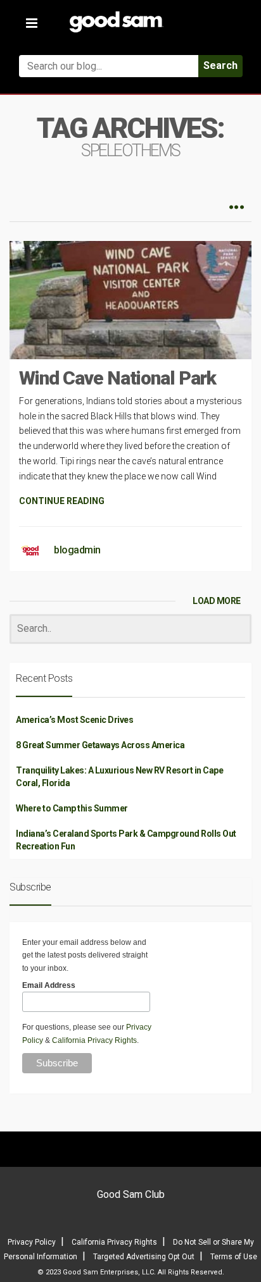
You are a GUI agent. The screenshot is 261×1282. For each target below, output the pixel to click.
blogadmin (77, 550)
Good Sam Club (131, 1194)
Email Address (48, 985)
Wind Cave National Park (117, 378)
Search (220, 65)
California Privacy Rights (94, 1040)
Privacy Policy (32, 1242)
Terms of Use (233, 1256)
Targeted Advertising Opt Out (143, 1256)
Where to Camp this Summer (72, 808)
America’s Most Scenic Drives (74, 720)
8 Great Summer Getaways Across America (100, 745)
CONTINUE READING (62, 501)
